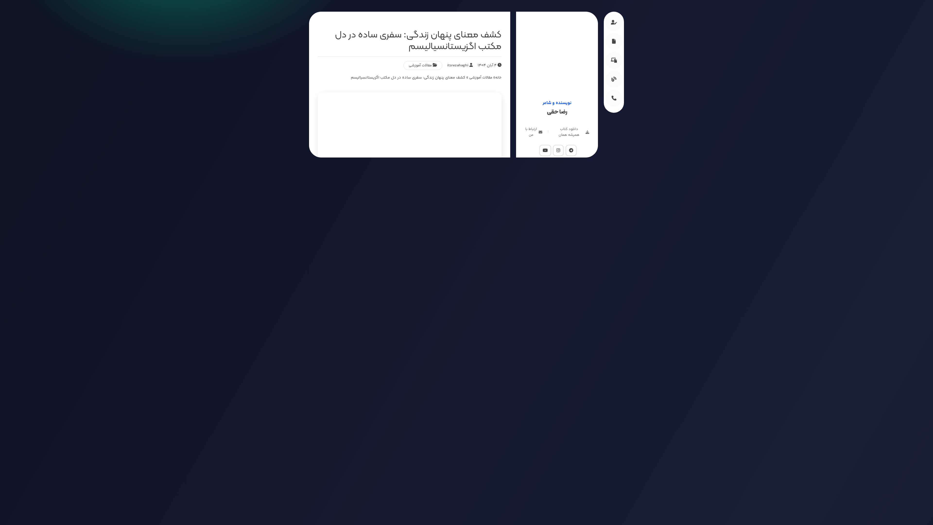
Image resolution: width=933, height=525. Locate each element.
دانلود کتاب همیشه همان (569, 132)
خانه (498, 77)
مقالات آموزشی (420, 65)
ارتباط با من (531, 132)
